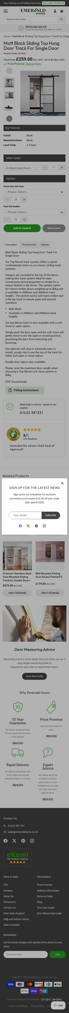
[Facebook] (20, 526)
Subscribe (50, 515)
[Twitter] (28, 526)
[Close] (62, 483)
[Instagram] (44, 526)
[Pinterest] (36, 526)
